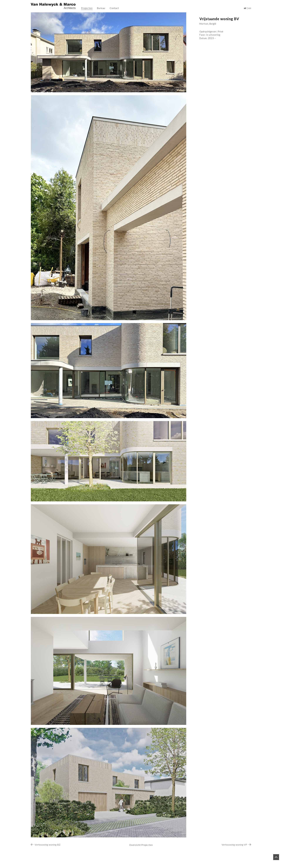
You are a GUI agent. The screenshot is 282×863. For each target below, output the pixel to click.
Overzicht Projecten (141, 844)
